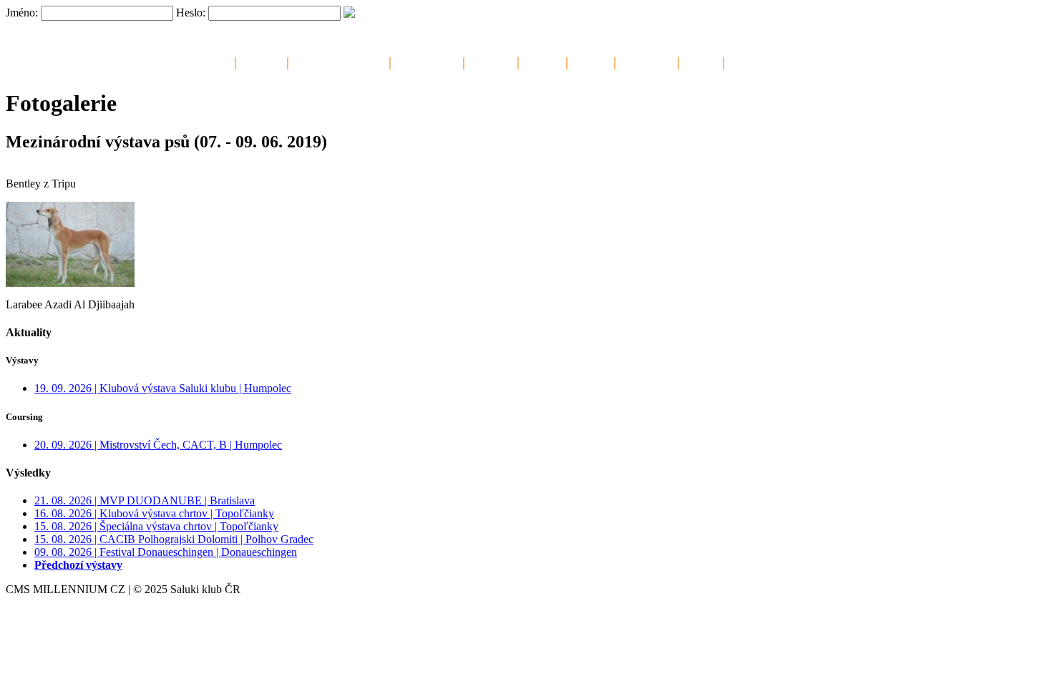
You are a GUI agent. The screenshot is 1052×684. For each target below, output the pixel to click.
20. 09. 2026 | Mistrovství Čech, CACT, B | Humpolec (158, 445)
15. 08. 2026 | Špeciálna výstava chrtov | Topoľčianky (156, 526)
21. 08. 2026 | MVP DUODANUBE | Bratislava (144, 500)
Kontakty (750, 61)
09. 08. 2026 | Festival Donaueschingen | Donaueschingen (165, 552)
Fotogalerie (646, 61)
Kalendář (262, 61)
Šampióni (491, 61)
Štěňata (542, 61)
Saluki (215, 61)
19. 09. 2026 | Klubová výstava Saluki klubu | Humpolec (162, 388)
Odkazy (701, 61)
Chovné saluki (427, 61)
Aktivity (591, 61)
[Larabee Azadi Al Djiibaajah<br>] (70, 283)
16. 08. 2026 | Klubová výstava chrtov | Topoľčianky (154, 513)
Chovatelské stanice (339, 61)
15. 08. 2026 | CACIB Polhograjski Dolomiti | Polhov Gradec (173, 539)
